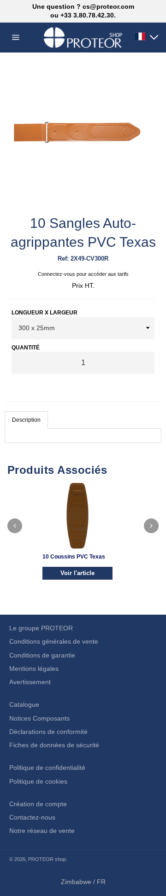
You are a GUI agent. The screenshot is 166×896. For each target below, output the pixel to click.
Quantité (26, 347)
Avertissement (30, 682)
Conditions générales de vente (53, 641)
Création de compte (38, 804)
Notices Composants (39, 718)
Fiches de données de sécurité (54, 745)
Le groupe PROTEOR (41, 628)
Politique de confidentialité (47, 767)
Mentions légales (34, 668)
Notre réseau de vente (42, 830)
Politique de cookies (38, 781)
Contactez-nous (32, 817)
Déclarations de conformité (48, 731)
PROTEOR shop (47, 859)
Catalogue (24, 704)
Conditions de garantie (42, 655)
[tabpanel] (83, 435)
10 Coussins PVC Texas (73, 556)
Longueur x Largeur (44, 312)
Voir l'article (77, 573)
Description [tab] (26, 420)
